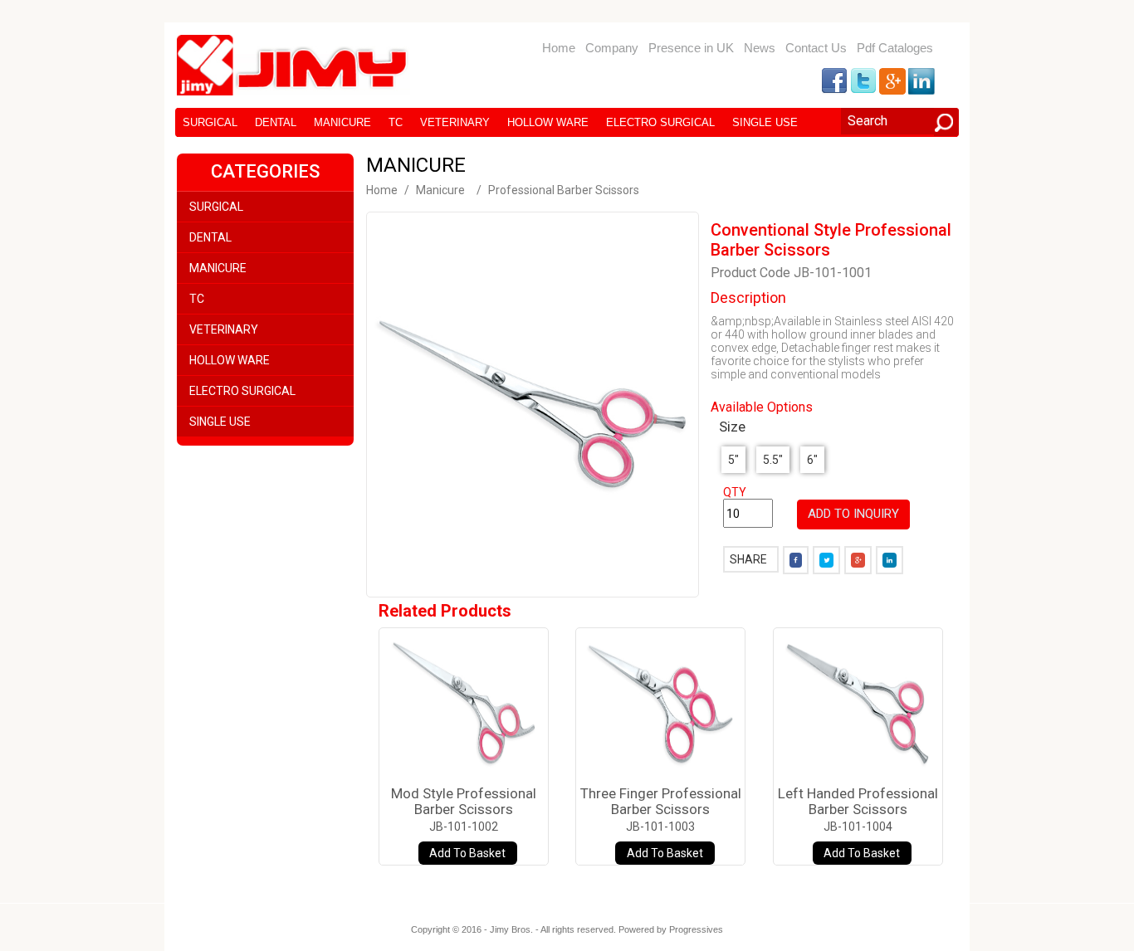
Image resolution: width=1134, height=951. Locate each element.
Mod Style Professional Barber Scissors (463, 801)
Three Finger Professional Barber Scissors (660, 801)
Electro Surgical (660, 122)
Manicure (342, 122)
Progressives (696, 929)
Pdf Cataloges (895, 48)
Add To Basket (467, 853)
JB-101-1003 (660, 826)
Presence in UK (691, 48)
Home (558, 48)
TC (396, 122)
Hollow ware (548, 122)
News (759, 48)
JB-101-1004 (858, 826)
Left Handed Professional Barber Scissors (858, 801)
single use (765, 122)
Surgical (210, 122)
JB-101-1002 (463, 826)
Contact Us (816, 48)
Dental (275, 122)
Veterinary (455, 122)
